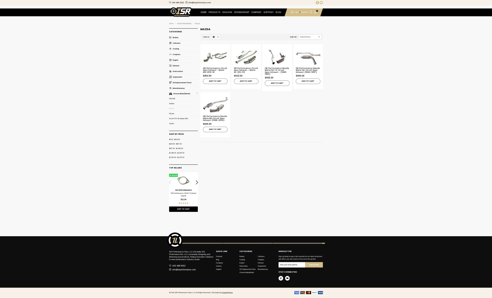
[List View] (218, 37)
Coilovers (176, 43)
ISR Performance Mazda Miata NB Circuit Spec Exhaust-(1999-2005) (215, 118)
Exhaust (175, 66)
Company (219, 263)
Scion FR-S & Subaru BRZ (178, 118)
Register (304, 12)
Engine (175, 60)
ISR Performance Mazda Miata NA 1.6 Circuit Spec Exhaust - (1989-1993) (277, 71)
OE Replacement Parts (181, 83)
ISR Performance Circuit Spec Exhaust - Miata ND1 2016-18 (215, 70)
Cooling (175, 49)
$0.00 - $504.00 (174, 139)
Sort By (293, 37)
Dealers (219, 266)
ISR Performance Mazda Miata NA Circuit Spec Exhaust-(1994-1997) (308, 70)
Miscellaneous (178, 88)
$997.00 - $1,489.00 (176, 148)
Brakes (175, 37)
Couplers (176, 54)
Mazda (197, 23)
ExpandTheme (227, 293)
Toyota (171, 123)
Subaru (171, 103)
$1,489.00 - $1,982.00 (176, 153)
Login (297, 12)
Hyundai (172, 98)
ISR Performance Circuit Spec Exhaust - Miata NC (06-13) (246, 70)
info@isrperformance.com (199, 2)
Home (204, 12)
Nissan (171, 113)
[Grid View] (214, 37)
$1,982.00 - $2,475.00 (176, 157)
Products (219, 256)
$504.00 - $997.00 (175, 144)
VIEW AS (206, 37)
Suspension (177, 77)
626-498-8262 (178, 2)
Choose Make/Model (184, 23)
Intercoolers (177, 71)
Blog (217, 260)
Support (218, 269)
